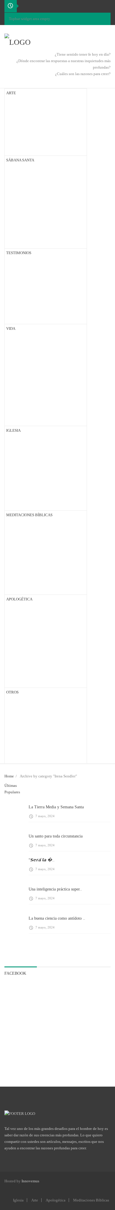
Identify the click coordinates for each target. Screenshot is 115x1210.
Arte (34, 1200)
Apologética (55, 1200)
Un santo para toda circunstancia (56, 836)
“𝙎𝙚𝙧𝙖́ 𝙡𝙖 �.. (42, 860)
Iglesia (18, 1200)
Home (9, 776)
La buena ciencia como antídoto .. (57, 918)
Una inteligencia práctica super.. (55, 889)
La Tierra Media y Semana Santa (56, 807)
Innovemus (30, 1181)
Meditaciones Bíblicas (91, 1200)
